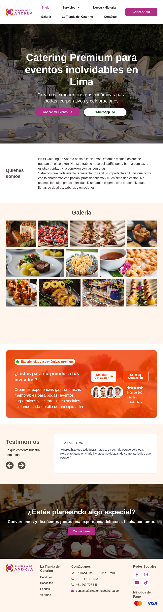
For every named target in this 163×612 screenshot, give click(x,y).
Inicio (45, 7)
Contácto (110, 16)
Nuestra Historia (104, 7)
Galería (46, 16)
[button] (45, 362)
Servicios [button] (68, 7)
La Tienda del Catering (77, 16)
